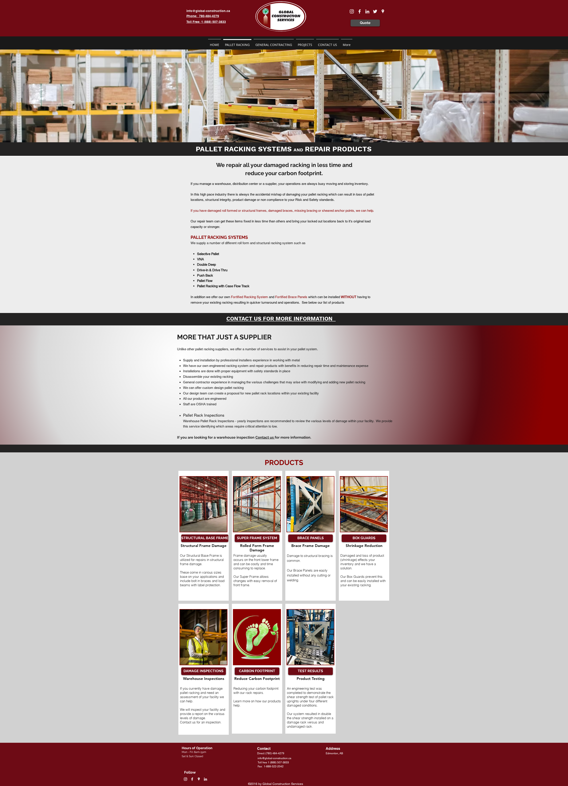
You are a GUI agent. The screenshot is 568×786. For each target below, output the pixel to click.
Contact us (265, 437)
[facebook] (359, 11)
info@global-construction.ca (208, 11)
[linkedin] (367, 11)
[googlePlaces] (383, 11)
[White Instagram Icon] (352, 11)
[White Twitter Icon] (375, 11)
